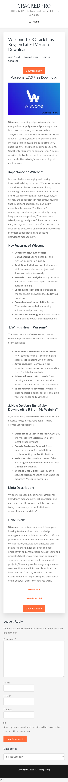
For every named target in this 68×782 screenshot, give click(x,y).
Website (7, 709)
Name (7, 682)
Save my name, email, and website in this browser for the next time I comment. (32, 729)
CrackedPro (34, 5)
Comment (9, 639)
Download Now (34, 70)
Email (7, 696)
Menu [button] (36, 21)
